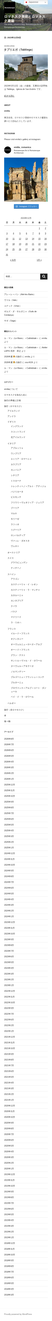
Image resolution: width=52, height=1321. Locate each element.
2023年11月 (9, 928)
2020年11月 (9, 1111)
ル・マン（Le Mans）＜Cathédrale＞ (21, 338)
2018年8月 (9, 1266)
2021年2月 (9, 1094)
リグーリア (16, 530)
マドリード (16, 617)
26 (20, 249)
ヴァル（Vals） (11, 300)
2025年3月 (9, 836)
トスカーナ (16, 481)
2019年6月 (9, 1209)
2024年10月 (9, 865)
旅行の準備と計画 (12, 400)
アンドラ (11, 416)
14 (33, 238)
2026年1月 (9, 779)
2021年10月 (9, 1048)
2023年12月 (9, 922)
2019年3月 (9, 1226)
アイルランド (13, 411)
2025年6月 (9, 819)
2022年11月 (9, 997)
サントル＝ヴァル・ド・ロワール (26, 660)
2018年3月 (9, 1295)
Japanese (33, 2)
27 (26, 249)
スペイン (11, 574)
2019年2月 (9, 1231)
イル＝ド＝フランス (20, 633)
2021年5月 (9, 1077)
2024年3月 (9, 905)
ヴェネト (15, 546)
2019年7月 (9, 1203)
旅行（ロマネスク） (13, 406)
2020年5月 (9, 1146)
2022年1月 (9, 1031)
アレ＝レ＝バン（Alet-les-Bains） (19, 294)
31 (7, 254)
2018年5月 (9, 1283)
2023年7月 (9, 951)
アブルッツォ (17, 448)
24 (7, 249)
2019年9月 (9, 1191)
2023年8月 (9, 945)
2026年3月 (9, 767)
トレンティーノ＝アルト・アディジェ (28, 486)
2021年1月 (9, 1100)
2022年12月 (9, 991)
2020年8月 (9, 1128)
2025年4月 (9, 830)
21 (33, 244)
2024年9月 (9, 870)
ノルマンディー (18, 671)
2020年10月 (9, 1117)
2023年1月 (9, 985)
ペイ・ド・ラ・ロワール (22, 697)
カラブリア (16, 464)
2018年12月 (9, 1243)
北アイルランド (18, 437)
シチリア (15, 475)
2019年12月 (9, 1174)
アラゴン (15, 579)
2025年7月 (9, 813)
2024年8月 (9, 876)
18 (13, 244)
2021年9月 (9, 1054)
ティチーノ (16, 568)
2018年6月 (9, 1277)
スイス (10, 558)
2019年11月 (9, 1180)
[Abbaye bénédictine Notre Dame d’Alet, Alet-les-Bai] (26, 180)
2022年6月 (9, 1019)
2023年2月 (9, 979)
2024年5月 (9, 893)
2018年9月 (9, 1260)
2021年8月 (9, 1059)
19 (20, 244)
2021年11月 (9, 1042)
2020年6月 (9, 1140)
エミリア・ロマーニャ (21, 459)
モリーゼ (15, 519)
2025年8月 (9, 807)
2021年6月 (9, 1071)
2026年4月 (9, 761)
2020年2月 (9, 1163)
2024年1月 (9, 916)
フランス (11, 629)
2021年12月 (9, 1037)
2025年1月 (9, 847)
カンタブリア (17, 600)
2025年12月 (9, 784)
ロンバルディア (18, 535)
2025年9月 (9, 802)
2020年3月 (9, 1157)
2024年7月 (9, 882)
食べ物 (7, 721)
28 (33, 249)
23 (45, 244)
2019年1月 (9, 1237)
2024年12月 (9, 853)
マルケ (14, 513)
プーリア (15, 508)
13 (26, 238)
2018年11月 (9, 1249)
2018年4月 (9, 1289)
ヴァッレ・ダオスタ (20, 541)
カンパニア (16, 470)
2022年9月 (9, 1008)
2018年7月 (9, 1272)
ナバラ (14, 606)
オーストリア (13, 552)
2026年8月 (9, 739)
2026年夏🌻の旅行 (13, 356)
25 (13, 249)
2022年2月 (9, 1025)
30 (45, 249)
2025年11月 (9, 790)
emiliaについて (11, 389)
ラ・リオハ (16, 622)
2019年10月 (9, 1186)
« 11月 (13, 260)
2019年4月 (9, 1220)
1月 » (39, 260)
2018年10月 (9, 1254)
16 (45, 238)
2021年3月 (9, 1088)
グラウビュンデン (19, 562)
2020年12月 (9, 1105)
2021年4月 (9, 1082)
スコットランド (18, 431)
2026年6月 (9, 750)
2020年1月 (9, 1168)
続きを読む (9, 96)
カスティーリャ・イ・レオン (24, 584)
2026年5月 (9, 756)
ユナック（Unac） (12, 306)
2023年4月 (9, 968)
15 (39, 238)
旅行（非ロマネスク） (14, 710)
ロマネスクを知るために (15, 395)
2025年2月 (9, 842)
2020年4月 (9, 1151)
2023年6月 (9, 956)
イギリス (11, 422)
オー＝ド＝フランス (20, 649)
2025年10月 (9, 796)
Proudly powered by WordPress (18, 1314)
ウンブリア (16, 453)
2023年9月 (9, 939)
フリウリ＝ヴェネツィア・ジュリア (27, 502)
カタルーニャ (17, 595)
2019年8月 (9, 1197)
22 (39, 244)
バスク (14, 611)
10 (7, 238)
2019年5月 (9, 1214)
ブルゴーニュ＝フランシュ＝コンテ (27, 677)
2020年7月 (9, 1134)
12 (20, 238)
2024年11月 (9, 859)
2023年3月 (9, 974)
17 (7, 244)
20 (26, 244)
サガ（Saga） (10, 320)
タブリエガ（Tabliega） (19, 49)
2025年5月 (9, 825)
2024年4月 (9, 899)
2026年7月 (9, 744)
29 (39, 249)
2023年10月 (9, 933)
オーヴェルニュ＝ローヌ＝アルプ (26, 644)
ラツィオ (15, 524)
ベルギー (11, 703)
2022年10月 (9, 1002)
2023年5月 (9, 962)
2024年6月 (9, 888)
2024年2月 (9, 910)
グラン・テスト (18, 655)
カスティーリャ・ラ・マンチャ (25, 590)
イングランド (17, 426)
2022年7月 (9, 1014)
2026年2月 (9, 773)
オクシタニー (17, 639)
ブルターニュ (17, 682)
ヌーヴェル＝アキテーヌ (22, 666)
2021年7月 (9, 1065)
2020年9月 (9, 1123)
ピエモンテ (16, 497)
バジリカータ (17, 491)
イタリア (11, 443)
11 (13, 238)
